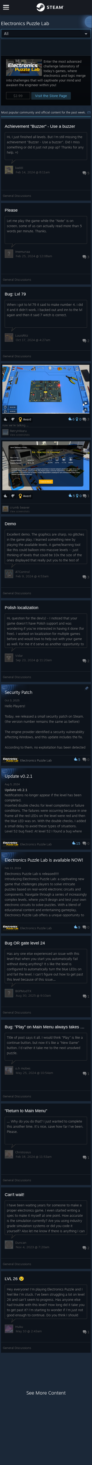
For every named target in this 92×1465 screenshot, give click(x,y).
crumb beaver (20, 507)
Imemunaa (22, 251)
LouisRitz (21, 335)
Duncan (20, 1242)
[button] (46, 80)
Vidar (19, 655)
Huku (19, 1327)
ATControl (22, 572)
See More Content (46, 1393)
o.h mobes (22, 1068)
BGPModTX (23, 991)
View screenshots (20, 434)
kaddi (19, 168)
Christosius (23, 1152)
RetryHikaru (18, 431)
